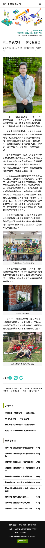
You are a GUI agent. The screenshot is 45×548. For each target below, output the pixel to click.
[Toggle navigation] (39, 3)
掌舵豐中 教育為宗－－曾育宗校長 (12, 389)
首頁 (28, 30)
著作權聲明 (32, 525)
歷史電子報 (37, 30)
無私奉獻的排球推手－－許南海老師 (32, 389)
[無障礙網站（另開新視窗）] (22, 541)
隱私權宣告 (13, 525)
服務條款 (22, 525)
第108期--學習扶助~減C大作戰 (29, 33)
